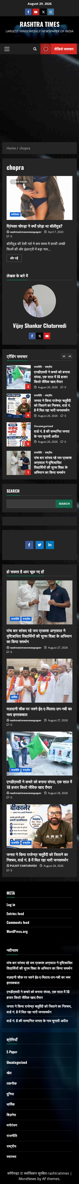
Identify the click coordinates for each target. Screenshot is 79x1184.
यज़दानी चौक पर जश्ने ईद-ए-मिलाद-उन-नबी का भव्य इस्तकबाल (39, 711)
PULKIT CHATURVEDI (23, 866)
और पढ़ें (16, 257)
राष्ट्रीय (48, 367)
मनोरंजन (15, 214)
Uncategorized (43, 426)
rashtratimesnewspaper (25, 232)
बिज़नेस (11, 1114)
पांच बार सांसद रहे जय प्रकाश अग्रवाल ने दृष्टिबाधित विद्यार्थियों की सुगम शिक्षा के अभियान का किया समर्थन (19, 463)
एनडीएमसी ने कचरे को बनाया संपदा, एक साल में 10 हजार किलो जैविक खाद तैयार (19, 377)
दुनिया (10, 1093)
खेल (9, 1072)
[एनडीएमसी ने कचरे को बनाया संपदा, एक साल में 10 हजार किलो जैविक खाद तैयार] (39, 754)
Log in (11, 904)
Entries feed (15, 913)
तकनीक (12, 1083)
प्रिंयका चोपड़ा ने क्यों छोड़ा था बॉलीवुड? (39, 198)
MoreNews (27, 1178)
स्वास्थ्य (11, 1156)
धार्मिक (14, 697)
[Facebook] (28, 12)
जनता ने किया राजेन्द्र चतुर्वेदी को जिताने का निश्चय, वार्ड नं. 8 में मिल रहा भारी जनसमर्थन (19, 406)
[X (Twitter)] (43, 12)
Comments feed (18, 922)
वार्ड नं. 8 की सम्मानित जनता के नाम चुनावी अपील (19, 434)
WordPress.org (17, 931)
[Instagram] (50, 12)
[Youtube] (35, 12)
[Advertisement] (39, 96)
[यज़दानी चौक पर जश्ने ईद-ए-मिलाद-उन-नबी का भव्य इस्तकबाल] (39, 681)
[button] (7, 49)
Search (13, 491)
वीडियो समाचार (64, 48)
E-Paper (12, 1051)
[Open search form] (35, 49)
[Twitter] (39, 336)
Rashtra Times (39, 24)
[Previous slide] (63, 356)
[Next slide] (69, 356)
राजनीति (38, 367)
